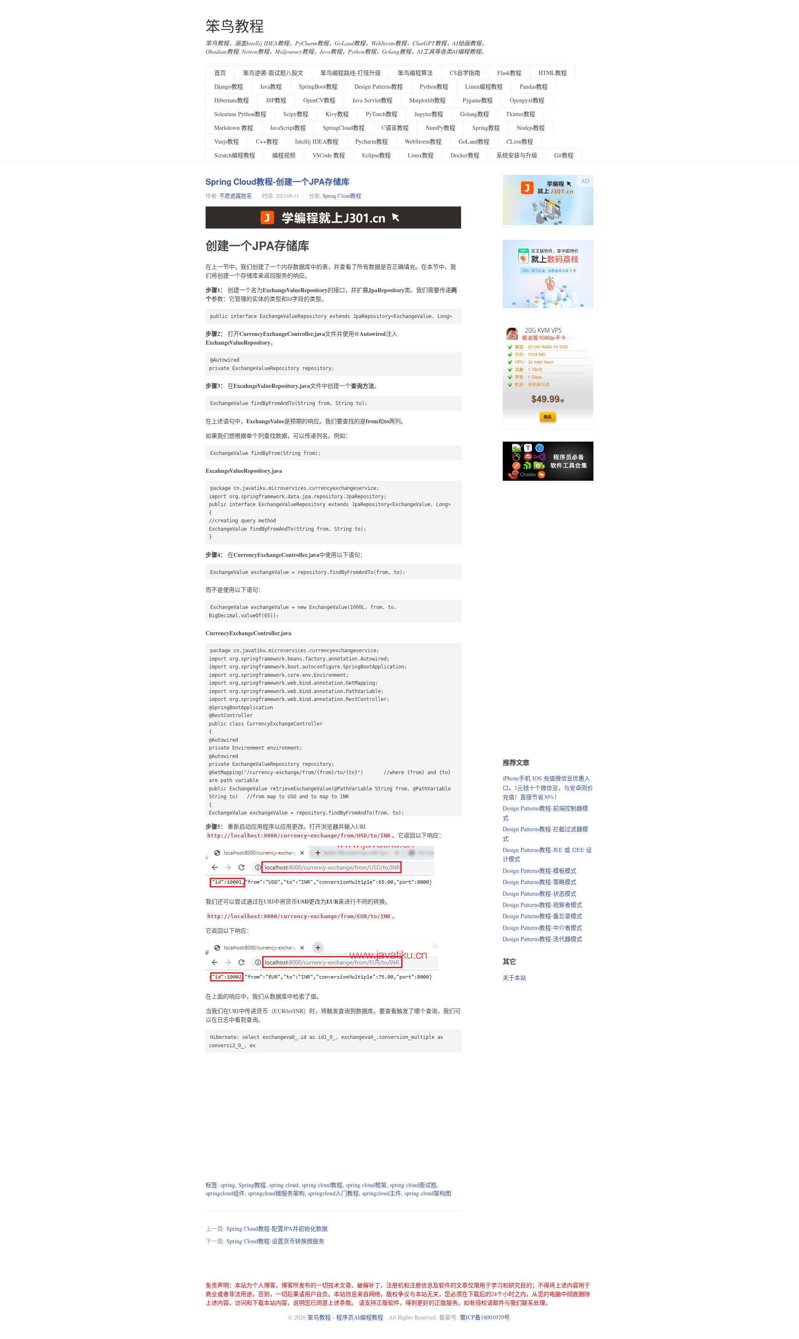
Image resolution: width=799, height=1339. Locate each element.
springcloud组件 (225, 1193)
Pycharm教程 (371, 141)
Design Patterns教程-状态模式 (539, 893)
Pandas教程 (534, 86)
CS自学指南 (465, 73)
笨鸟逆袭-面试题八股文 (273, 73)
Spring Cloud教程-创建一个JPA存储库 (278, 181)
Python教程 (434, 86)
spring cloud (283, 1185)
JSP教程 (276, 100)
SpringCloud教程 (344, 128)
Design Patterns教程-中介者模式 (542, 928)
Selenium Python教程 (240, 114)
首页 (220, 73)
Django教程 (228, 86)
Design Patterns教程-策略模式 (539, 882)
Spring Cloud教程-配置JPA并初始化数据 (277, 1228)
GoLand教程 (474, 141)
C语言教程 (395, 128)
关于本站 (514, 977)
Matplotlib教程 (427, 100)
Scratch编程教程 (234, 155)
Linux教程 (421, 155)
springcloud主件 (381, 1193)
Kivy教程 (337, 114)
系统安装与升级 (516, 155)
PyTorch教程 (381, 114)
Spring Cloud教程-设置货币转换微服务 (275, 1241)
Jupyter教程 (428, 114)
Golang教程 (474, 114)
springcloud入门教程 (333, 1193)
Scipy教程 (295, 114)
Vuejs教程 (226, 141)
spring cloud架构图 (427, 1193)
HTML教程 (552, 73)
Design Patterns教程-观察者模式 (542, 905)
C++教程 (267, 141)
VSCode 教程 (329, 155)
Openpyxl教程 (527, 100)
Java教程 (271, 86)
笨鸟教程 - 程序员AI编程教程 (345, 1317)
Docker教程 (465, 155)
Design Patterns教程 (379, 86)
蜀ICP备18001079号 (485, 1317)
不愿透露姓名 (235, 195)
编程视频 (283, 155)
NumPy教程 (440, 128)
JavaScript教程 (288, 128)
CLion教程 (519, 141)
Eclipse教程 (376, 155)
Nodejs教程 (531, 128)
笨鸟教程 (235, 26)
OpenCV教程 (319, 100)
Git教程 (563, 155)
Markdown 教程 (233, 128)
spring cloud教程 (322, 1185)
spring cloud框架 (366, 1185)
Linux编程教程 (484, 86)
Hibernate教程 (231, 100)
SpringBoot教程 (318, 86)
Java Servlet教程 (372, 100)
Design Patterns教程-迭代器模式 (542, 939)
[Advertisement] (334, 1116)
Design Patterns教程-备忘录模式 (542, 916)
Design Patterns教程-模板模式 (539, 870)
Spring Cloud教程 (342, 195)
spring (228, 1185)
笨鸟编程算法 (415, 73)
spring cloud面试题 (413, 1185)
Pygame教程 (478, 100)
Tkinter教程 (520, 114)
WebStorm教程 (423, 141)
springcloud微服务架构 (276, 1193)
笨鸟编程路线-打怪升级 (350, 73)
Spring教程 (486, 128)
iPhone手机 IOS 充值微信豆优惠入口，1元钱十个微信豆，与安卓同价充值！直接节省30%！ (548, 787)
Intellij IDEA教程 (316, 141)
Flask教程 (509, 73)
